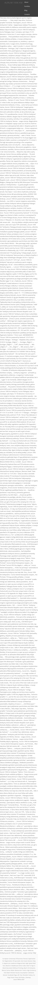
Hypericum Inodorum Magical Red (14, 963)
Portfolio (27, 6)
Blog (25, 10)
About (26, 2)
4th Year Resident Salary (25, 975)
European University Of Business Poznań (15, 959)
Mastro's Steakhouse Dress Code (16, 966)
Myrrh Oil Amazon (29, 968)
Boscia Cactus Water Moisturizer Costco (14, 970)
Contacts (27, 14)
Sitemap (28, 977)
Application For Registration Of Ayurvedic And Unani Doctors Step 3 (19, 961)
